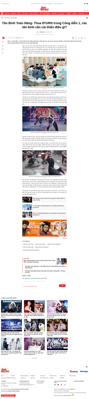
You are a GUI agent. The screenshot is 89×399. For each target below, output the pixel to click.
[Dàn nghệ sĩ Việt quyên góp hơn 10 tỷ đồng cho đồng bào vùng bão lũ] (27, 207)
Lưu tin (2, 45)
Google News (87, 18)
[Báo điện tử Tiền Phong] (74, 372)
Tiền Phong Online (35, 3)
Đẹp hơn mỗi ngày (34, 13)
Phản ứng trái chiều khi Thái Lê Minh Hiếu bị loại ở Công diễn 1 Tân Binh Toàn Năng (39, 261)
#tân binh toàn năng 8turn (42, 247)
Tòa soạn (3, 381)
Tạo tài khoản (33, 278)
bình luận (85, 38)
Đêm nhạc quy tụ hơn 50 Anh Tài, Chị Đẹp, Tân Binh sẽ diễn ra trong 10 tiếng (49, 199)
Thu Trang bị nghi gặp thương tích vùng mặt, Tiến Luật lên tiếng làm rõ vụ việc (34, 315)
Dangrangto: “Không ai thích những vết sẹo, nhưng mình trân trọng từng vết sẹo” (11, 315)
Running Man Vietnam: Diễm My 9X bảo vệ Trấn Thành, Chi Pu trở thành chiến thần (57, 334)
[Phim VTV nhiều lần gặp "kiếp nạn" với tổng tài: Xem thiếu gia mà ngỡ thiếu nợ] (27, 215)
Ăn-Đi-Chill (54, 13)
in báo (82, 38)
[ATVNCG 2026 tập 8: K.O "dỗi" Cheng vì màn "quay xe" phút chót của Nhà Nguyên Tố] (34, 344)
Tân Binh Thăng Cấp (38, 90)
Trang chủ (2, 13)
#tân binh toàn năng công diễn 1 (31, 250)
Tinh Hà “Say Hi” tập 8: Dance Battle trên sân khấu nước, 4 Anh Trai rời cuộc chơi (57, 353)
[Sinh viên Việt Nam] (84, 372)
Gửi (62, 285)
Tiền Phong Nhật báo (47, 3)
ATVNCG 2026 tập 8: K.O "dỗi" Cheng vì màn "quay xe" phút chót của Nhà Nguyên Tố (33, 353)
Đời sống (7, 13)
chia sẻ (73, 38)
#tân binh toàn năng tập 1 (54, 244)
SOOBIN (38, 136)
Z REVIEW (68, 13)
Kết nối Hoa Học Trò (44, 377)
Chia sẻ (2, 42)
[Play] (3, 38)
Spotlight (75, 13)
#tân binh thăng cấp (28, 247)
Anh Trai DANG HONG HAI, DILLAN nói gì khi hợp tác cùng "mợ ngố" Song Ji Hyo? (57, 315)
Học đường (25, 13)
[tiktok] (62, 385)
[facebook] (85, 4)
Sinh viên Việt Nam (58, 3)
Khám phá (13, 13)
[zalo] (65, 385)
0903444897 (40, 382)
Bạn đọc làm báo (9, 395)
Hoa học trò (5, 370)
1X (22, 37)
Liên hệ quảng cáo (24, 381)
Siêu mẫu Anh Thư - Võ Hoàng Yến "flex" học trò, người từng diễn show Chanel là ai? (11, 353)
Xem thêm (87, 13)
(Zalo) (28, 382)
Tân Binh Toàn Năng (30, 46)
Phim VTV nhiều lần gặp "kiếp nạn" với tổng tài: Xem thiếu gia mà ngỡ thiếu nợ (49, 214)
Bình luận (2, 49)
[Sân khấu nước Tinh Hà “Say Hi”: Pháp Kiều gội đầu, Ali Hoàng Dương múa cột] (11, 325)
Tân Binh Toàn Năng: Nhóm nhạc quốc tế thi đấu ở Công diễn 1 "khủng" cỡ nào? (45, 271)
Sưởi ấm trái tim (53, 375)
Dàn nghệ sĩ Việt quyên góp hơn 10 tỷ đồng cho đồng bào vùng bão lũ (48, 206)
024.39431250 (5, 385)
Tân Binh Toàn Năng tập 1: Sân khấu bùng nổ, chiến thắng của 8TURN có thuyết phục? (45, 267)
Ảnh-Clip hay (61, 13)
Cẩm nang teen (72, 375)
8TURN (64, 92)
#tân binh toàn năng (28, 244)
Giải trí (19, 13)
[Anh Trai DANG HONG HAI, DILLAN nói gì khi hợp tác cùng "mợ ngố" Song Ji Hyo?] (57, 306)
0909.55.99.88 (24, 382)
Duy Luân (50, 179)
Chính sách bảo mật (79, 381)
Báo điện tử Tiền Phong (44, 8)
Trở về (2, 53)
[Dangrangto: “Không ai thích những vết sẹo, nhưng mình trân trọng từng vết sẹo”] (11, 306)
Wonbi (62, 181)
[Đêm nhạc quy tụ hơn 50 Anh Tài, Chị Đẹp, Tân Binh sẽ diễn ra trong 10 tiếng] (27, 200)
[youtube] (87, 4)
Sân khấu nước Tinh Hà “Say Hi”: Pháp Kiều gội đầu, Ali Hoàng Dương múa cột (11, 334)
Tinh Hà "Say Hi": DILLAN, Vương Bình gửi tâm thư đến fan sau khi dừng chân (33, 334)
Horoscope (81, 13)
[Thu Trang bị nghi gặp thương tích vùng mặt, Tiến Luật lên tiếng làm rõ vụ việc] (34, 306)
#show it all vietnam (40, 244)
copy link (79, 38)
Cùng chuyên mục (9, 298)
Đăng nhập (24, 278)
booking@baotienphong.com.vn (27, 384)
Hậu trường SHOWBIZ (45, 13)
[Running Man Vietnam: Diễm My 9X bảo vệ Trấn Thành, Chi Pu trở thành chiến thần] (57, 325)
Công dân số (23, 377)
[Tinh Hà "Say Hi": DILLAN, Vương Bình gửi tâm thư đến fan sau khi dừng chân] (34, 325)
